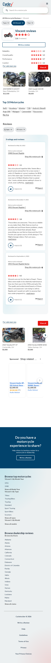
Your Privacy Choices (23, 654)
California (8, 552)
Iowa (6, 585)
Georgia (8, 572)
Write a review (24, 45)
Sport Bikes (9, 512)
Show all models (11, 524)
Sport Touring (10, 508)
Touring (8, 502)
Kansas (7, 588)
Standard (8, 505)
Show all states (10, 604)
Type (5, 23)
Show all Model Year (12, 489)
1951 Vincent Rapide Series (18, 264)
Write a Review (26, 458)
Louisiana (8, 594)
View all (43, 67)
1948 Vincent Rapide (16, 153)
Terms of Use (23, 641)
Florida (7, 569)
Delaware (8, 562)
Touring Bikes (10, 499)
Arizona (7, 546)
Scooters (8, 515)
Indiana (7, 581)
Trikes (7, 495)
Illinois (7, 578)
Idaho (7, 575)
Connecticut (9, 559)
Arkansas (8, 549)
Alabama (8, 540)
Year (29, 23)
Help (23, 629)
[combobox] (25, 11)
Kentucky (8, 591)
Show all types (10, 518)
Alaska (7, 543)
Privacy (23, 648)
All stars (20, 129)
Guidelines (23, 635)
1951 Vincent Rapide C (17, 207)
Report (40, 188)
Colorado (8, 556)
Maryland (8, 601)
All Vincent (17, 23)
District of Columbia (12, 565)
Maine (7, 598)
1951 (7, 483)
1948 (7, 486)
